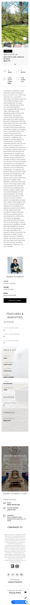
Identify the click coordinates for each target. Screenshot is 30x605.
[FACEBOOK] (8, 574)
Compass (10, 537)
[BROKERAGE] (21, 574)
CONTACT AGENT (15, 300)
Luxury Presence (15, 582)
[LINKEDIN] (17, 574)
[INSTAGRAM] (12, 574)
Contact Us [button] (15, 481)
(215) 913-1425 (8, 289)
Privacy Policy (15, 593)
